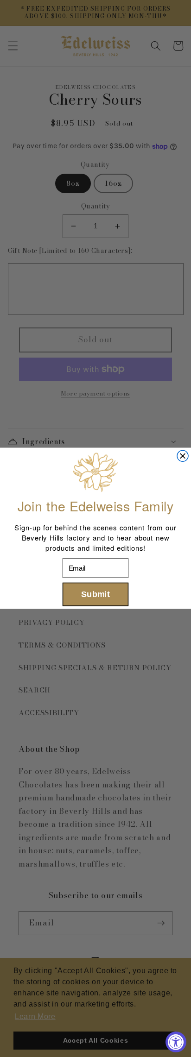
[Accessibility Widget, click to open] (176, 1042)
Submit (95, 594)
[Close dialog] (182, 456)
